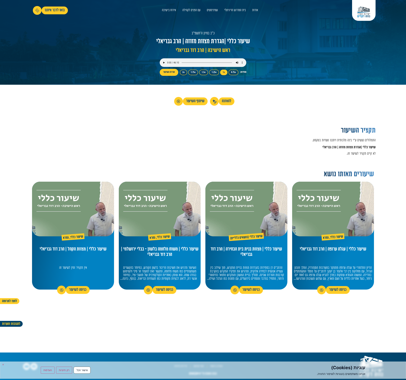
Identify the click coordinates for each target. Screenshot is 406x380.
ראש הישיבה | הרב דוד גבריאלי (203, 51)
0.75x (233, 72)
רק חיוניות (64, 370)
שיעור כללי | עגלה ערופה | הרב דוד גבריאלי (333, 249)
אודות (255, 10)
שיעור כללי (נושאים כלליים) (246, 237)
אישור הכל (82, 370)
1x (224, 72)
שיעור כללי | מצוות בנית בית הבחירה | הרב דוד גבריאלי (246, 252)
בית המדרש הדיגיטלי (235, 10)
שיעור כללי (336, 237)
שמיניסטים (212, 10)
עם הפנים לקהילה (191, 10)
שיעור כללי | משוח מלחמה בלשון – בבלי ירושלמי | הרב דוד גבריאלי (159, 252)
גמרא (326, 238)
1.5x (204, 72)
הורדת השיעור (169, 72)
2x (183, 72)
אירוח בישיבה (169, 10)
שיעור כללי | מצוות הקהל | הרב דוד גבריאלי (73, 249)
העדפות (47, 370)
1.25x (214, 72)
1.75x (193, 72)
